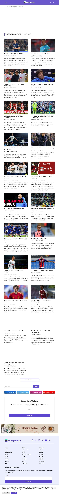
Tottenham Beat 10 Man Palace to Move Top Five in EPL (15, 177)
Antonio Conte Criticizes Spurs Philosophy (42, 148)
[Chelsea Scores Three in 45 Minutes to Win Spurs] (16, 230)
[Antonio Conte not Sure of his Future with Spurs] (43, 76)
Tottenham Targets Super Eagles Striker (42, 270)
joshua (7, 55)
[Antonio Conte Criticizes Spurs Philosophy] (43, 139)
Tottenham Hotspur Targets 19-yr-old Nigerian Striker (41, 301)
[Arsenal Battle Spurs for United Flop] (16, 322)
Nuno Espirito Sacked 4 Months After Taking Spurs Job (14, 209)
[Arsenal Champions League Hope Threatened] (16, 107)
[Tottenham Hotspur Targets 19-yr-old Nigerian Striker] (43, 292)
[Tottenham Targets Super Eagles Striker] (43, 262)
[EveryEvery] (29, 2)
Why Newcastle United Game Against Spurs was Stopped (42, 209)
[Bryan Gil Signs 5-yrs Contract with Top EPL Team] (16, 292)
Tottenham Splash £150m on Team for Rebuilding (14, 85)
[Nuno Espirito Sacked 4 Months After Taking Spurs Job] (16, 200)
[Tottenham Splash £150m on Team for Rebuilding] (16, 76)
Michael (34, 119)
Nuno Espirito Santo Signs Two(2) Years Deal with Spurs (41, 331)
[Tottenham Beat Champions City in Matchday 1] (16, 262)
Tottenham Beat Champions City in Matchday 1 (13, 271)
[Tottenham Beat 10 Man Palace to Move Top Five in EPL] (16, 168)
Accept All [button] (14, 492)
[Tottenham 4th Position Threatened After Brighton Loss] (43, 107)
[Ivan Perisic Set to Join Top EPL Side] (16, 45)
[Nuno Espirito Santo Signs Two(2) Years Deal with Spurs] (43, 322)
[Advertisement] (29, 20)
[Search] (51, 2)
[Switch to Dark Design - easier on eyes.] (53, 2)
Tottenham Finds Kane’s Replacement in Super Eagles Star (15, 363)
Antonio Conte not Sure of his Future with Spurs (42, 85)
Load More (29, 379)
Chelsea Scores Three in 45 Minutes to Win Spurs (15, 239)
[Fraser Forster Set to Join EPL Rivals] (43, 45)
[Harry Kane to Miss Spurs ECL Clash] (43, 230)
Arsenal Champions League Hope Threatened (13, 117)
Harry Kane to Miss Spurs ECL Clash (40, 238)
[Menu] (6, 2)
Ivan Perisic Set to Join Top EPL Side (14, 53)
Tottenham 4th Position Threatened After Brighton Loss (42, 117)
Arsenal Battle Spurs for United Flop (14, 330)
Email (29, 409)
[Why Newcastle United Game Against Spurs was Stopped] (43, 200)
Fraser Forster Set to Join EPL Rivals (40, 53)
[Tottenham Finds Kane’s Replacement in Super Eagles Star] (16, 354)
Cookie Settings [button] (6, 492)
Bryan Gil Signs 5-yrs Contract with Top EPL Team (16, 301)
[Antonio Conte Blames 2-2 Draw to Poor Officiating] (43, 168)
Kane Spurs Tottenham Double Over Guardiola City (14, 148)
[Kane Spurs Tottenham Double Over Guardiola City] (16, 139)
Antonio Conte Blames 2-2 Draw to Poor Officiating (41, 177)
